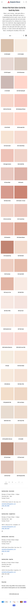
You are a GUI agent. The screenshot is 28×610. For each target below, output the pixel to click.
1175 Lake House (7, 457)
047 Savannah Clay (7, 255)
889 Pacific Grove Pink (20, 347)
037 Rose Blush (7, 182)
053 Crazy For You (7, 292)
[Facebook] (2, 508)
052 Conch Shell (21, 274)
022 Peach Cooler (7, 145)
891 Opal (7, 365)
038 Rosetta (20, 182)
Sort (10, 35)
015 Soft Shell (7, 127)
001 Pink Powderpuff (21, 90)
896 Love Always (20, 402)
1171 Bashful (20, 439)
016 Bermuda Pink (20, 127)
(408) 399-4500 (5, 528)
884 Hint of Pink (7, 310)
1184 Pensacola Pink (21, 475)
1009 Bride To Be (7, 420)
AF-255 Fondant (21, 54)
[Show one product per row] (23, 35)
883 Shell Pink (21, 292)
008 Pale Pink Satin (7, 109)
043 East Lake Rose (7, 219)
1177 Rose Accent (21, 457)
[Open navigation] (2, 2)
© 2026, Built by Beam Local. (14, 594)
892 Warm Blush (21, 365)
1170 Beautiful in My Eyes (7, 439)
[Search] (23, 2)
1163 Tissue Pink (21, 420)
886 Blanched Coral (7, 329)
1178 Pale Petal (7, 475)
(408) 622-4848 (5, 551)
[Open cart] (26, 2)
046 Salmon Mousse (21, 237)
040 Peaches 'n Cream (20, 200)
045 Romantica (7, 237)
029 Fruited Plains (20, 145)
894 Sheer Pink (21, 384)
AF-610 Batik (7, 90)
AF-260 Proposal (7, 72)
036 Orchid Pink (21, 164)
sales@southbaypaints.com (9, 504)
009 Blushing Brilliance (20, 109)
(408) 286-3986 (5, 505)
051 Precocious (7, 274)
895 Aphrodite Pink (7, 402)
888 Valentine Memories (7, 347)
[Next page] (22, 482)
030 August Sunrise (7, 164)
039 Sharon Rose (7, 200)
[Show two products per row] (26, 35)
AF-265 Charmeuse (20, 72)
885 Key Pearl (21, 310)
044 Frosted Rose (20, 219)
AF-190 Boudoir (7, 54)
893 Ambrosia (7, 384)
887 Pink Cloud (21, 329)
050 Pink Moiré (21, 255)
